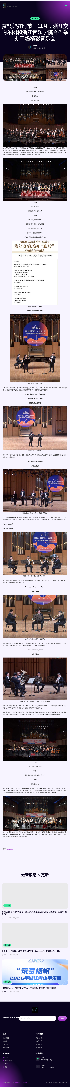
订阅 (62, 1018)
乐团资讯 (10, 849)
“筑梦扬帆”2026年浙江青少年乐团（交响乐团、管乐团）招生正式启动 (29, 988)
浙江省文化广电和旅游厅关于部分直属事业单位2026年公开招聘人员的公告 (31, 951)
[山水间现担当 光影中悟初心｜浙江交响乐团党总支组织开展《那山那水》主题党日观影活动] (35, 896)
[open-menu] (66, 5)
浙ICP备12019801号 (21, 1082)
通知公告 (7, 945)
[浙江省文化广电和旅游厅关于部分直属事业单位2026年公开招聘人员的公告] (35, 935)
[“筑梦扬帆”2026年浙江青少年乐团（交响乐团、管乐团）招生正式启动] (35, 972)
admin (5, 918)
